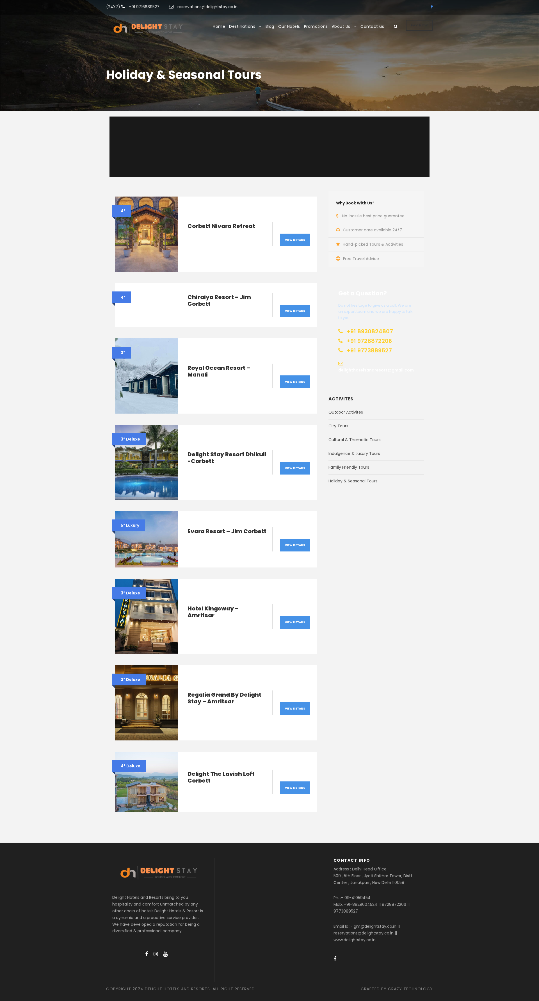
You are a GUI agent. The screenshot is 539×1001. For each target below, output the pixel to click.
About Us (341, 26)
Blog (270, 26)
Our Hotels (289, 26)
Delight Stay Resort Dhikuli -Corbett (227, 457)
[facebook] (432, 7)
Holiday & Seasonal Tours (353, 481)
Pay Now (419, 25)
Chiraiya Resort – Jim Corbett (219, 300)
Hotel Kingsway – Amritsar (213, 612)
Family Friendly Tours (348, 467)
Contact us (372, 26)
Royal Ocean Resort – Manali (219, 371)
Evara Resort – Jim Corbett (227, 531)
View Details (295, 240)
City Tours (338, 426)
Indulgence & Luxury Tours (354, 453)
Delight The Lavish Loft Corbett (221, 777)
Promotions (316, 26)
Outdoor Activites (345, 412)
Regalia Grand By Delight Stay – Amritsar (224, 698)
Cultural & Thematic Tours (354, 440)
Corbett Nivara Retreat (221, 226)
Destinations (242, 26)
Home (219, 26)
